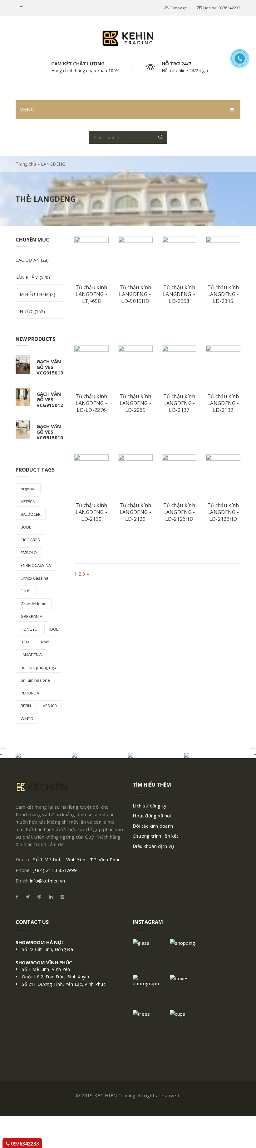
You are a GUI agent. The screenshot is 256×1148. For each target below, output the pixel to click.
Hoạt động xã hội (152, 815)
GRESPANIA (31, 616)
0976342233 (24, 1143)
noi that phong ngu (38, 667)
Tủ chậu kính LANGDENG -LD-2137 (179, 403)
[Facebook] (18, 896)
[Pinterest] (39, 896)
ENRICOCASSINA (36, 565)
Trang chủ (26, 164)
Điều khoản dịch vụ (153, 846)
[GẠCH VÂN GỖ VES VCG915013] (23, 364)
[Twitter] (28, 896)
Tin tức (24, 311)
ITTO (25, 642)
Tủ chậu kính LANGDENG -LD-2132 (223, 403)
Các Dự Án (28, 260)
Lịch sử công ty (150, 805)
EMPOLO (29, 552)
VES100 (50, 705)
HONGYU (29, 629)
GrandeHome (34, 603)
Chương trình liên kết (155, 836)
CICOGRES (30, 540)
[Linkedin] (51, 896)
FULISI (26, 591)
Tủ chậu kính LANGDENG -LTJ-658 (91, 294)
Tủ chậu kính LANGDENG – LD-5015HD (135, 294)
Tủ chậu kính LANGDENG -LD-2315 (223, 294)
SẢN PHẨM (27, 277)
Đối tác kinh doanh (153, 826)
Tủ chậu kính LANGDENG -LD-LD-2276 (91, 403)
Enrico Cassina (34, 578)
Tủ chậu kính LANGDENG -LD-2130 (91, 512)
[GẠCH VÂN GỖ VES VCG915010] (23, 429)
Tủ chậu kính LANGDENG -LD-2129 (135, 512)
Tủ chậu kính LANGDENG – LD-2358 (179, 294)
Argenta (28, 489)
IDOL (53, 629)
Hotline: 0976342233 (221, 8)
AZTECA (28, 501)
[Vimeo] (60, 896)
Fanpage (178, 8)
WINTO (27, 718)
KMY (45, 642)
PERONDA (30, 693)
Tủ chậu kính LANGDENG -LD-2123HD (223, 512)
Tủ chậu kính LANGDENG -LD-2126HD (179, 512)
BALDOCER (31, 514)
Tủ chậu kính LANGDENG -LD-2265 (135, 403)
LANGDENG (31, 654)
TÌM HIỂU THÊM (32, 294)
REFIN (26, 705)
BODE (26, 527)
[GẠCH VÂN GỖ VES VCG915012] (23, 397)
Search (161, 137)
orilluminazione (35, 680)
